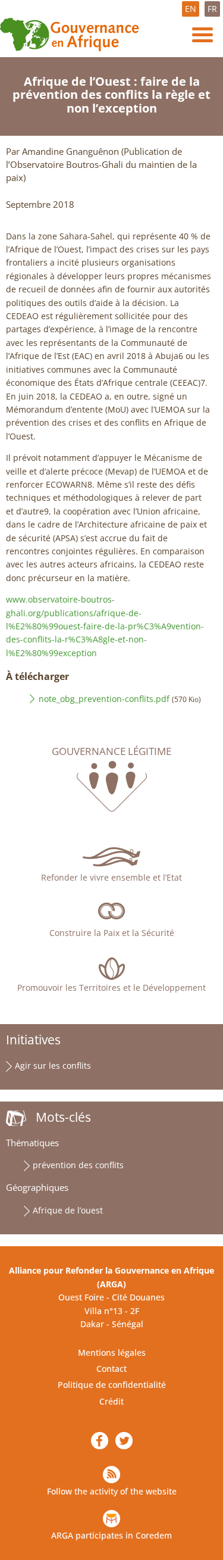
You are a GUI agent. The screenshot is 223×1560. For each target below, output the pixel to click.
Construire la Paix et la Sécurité (111, 932)
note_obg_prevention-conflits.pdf (104, 698)
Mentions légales (112, 1352)
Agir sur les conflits (53, 1065)
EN (190, 8)
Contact (111, 1368)
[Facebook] (99, 1441)
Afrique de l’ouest (68, 1210)
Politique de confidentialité (112, 1384)
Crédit (111, 1401)
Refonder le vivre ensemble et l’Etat (111, 877)
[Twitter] (124, 1441)
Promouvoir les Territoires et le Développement (111, 987)
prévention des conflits (78, 1165)
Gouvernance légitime (111, 751)
